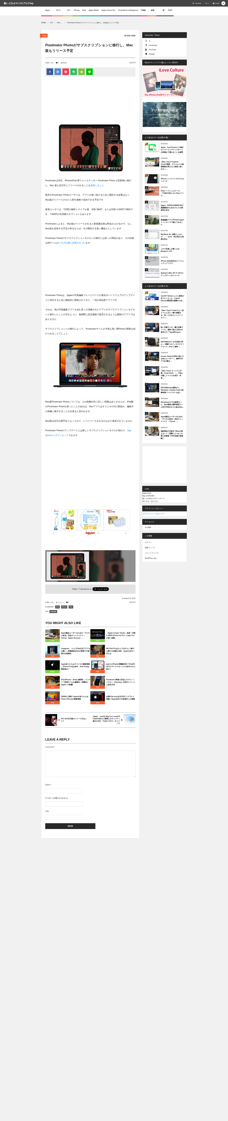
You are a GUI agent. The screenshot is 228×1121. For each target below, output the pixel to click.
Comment (49, 747)
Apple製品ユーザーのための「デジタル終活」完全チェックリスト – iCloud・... (172, 419)
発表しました (97, 185)
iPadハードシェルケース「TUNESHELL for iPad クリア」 (172, 193)
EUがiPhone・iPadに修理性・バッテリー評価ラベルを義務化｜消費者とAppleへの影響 (75, 682)
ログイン (148, 542)
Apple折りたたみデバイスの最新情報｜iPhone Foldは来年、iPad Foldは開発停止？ (75, 666)
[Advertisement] (90, 100)
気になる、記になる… (151, 501)
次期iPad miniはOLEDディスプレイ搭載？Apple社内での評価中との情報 (120, 697)
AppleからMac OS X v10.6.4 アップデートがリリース (172, 274)
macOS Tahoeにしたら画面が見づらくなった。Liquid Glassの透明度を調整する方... (172, 298)
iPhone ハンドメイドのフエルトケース (172, 180)
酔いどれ (50, 63)
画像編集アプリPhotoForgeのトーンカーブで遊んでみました (172, 222)
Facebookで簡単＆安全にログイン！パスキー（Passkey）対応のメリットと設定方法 (120, 682)
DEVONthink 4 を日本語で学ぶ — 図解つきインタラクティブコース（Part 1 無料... (172, 344)
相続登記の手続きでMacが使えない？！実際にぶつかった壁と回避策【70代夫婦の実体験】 (172, 434)
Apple (52, 640)
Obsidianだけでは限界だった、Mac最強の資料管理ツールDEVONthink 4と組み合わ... (172, 404)
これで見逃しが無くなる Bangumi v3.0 (170, 250)
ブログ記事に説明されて (71, 243)
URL (47, 811)
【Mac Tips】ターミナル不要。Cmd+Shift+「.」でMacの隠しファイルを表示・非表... (172, 374)
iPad (44, 36)
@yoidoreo (84, 589)
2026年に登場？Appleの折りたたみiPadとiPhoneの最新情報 (74, 697)
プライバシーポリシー (153, 514)
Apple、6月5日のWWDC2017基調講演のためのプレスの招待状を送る (172, 207)
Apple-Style (146, 493)
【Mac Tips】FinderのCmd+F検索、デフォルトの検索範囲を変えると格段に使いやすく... (172, 165)
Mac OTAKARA (148, 496)
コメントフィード (152, 553)
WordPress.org (150, 558)
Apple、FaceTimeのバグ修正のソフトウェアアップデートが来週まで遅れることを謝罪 (172, 149)
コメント (61, 602)
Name (48, 785)
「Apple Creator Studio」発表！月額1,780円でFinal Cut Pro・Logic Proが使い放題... (120, 635)
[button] (223, 3)
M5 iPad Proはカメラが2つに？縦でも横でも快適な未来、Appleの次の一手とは (120, 651)
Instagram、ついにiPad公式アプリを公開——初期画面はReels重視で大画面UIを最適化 (75, 651)
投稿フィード (150, 548)
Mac (71, 607)
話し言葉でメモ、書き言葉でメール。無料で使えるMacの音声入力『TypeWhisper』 (172, 329)
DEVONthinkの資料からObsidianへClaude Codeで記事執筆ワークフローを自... (172, 390)
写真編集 (53, 611)
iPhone (64, 607)
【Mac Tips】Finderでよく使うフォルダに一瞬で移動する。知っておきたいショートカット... (172, 314)
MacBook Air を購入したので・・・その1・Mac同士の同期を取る (172, 236)
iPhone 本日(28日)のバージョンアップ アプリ (172, 262)
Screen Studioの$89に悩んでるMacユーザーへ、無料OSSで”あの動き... (172, 358)
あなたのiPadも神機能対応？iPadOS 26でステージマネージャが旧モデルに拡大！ (121, 666)
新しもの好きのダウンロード (153, 498)
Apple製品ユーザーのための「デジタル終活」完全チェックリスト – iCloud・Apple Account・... (75, 635)
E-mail (48, 798)
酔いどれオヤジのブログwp (18, 3)
